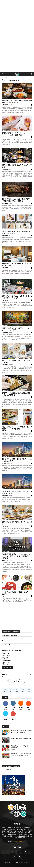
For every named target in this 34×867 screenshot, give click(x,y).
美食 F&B (5, 659)
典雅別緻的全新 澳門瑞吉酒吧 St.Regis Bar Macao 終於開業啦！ (16, 329)
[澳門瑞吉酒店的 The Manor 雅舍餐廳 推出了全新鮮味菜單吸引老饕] (17, 417)
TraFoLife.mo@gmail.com (19, 841)
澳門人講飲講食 (5, 130)
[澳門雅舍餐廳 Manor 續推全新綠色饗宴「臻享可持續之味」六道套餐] (17, 189)
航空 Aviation (6, 655)
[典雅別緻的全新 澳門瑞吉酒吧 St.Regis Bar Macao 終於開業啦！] (17, 318)
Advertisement (19, 862)
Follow (13, 701)
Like (5, 701)
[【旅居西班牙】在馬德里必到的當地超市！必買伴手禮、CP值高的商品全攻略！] (5, 755)
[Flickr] (8, 852)
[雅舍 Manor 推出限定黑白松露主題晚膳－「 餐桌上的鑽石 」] (17, 383)
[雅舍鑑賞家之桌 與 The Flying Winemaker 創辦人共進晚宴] (17, 123)
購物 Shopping (6, 664)
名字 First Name (6, 640)
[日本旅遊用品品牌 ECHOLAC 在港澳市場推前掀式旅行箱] (5, 748)
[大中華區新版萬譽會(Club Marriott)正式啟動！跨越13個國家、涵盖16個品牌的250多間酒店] (17, 544)
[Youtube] (19, 856)
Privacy (12, 862)
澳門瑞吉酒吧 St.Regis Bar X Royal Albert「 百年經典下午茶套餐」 (17, 297)
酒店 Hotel (5, 657)
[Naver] (16, 852)
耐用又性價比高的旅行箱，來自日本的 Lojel (21, 738)
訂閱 (13, 711)
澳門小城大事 (4, 97)
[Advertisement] (17, 18)
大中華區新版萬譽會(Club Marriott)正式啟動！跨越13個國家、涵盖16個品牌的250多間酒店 (17, 556)
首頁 (2, 78)
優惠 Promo (6, 662)
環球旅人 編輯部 (5, 104)
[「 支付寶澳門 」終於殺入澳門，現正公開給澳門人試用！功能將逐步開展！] (5, 732)
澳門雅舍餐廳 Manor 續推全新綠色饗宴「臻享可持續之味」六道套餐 (16, 200)
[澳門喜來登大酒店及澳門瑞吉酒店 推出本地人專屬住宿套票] (17, 449)
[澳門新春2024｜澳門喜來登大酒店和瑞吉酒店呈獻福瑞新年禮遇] (17, 91)
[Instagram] (12, 851)
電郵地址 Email (9, 635)
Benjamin (4, 560)
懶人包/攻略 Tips (7, 660)
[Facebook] (3, 852)
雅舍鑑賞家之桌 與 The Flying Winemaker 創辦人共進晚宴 (13, 134)
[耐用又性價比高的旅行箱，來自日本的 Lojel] (5, 740)
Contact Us (26, 862)
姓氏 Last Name (6, 644)
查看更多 (16, 761)
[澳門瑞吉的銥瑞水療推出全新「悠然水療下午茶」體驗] (17, 254)
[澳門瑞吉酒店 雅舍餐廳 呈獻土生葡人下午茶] (17, 512)
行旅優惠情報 (4, 456)
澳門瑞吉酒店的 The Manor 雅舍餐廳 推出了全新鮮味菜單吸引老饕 (17, 428)
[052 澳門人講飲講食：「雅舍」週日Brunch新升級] (17, 582)
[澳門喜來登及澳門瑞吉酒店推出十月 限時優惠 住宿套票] (17, 481)
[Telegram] (25, 852)
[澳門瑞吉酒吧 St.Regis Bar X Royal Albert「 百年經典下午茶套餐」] (17, 286)
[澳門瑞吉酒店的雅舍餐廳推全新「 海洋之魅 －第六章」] (17, 351)
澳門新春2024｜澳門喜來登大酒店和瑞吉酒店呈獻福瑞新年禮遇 (17, 102)
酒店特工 (3, 488)
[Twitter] (29, 852)
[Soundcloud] (20, 852)
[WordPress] (14, 856)
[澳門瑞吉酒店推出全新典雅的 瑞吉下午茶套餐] (17, 155)
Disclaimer (7, 862)
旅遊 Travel (6, 654)
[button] (2, 74)
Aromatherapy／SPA (6, 261)
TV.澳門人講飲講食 (5, 551)
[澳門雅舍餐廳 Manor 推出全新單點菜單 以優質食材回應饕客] (17, 221)
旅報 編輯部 (4, 463)
